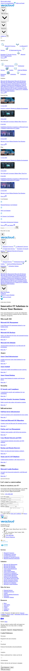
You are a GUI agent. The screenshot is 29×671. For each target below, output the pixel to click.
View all (3, 57)
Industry (3, 506)
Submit (5, 518)
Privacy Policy (10, 614)
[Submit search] (17, 227)
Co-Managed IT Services (21, 246)
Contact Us (6, 609)
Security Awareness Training (20, 88)
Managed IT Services (8, 246)
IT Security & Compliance (10, 573)
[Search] (7, 36)
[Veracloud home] (7, 6)
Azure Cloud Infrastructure (19, 82)
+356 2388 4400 (9, 494)
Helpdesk (11, 3)
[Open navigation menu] (1, 38)
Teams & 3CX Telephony (21, 89)
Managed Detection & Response (15, 251)
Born (6, 621)
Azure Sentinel (4, 83)
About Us (3, 3)
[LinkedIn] (1, 619)
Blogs (5, 603)
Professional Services (19, 261)
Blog (2, 292)
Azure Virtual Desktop (13, 83)
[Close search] (2, 234)
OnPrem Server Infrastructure (14, 85)
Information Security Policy (21, 614)
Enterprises (6, 596)
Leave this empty (5, 496)
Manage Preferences (17, 629)
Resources (3, 28)
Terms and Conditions (15, 513)
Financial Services (7, 261)
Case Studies (10, 225)
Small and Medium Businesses (14, 264)
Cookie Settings (5, 616)
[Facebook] (3, 619)
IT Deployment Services (8, 248)
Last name (3, 500)
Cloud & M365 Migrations (10, 575)
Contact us (3, 36)
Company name (4, 501)
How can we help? (5, 512)
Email (2, 503)
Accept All (3, 629)
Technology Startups (13, 266)
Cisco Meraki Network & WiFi (11, 578)
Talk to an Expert (20, 3)
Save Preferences (5, 667)
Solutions (3, 22)
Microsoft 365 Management (7, 81)
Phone (2, 505)
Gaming (6, 593)
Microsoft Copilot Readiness (8, 90)
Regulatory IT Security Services (11, 557)
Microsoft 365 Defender (7, 82)
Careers (7, 3)
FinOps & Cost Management (16, 86)
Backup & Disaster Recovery (8, 89)
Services (3, 7)
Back (12, 667)
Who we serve (4, 13)
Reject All (9, 629)
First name (3, 498)
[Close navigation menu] (15, 238)
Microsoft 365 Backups (20, 81)
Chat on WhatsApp (10, 537)
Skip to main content (6, 1)
